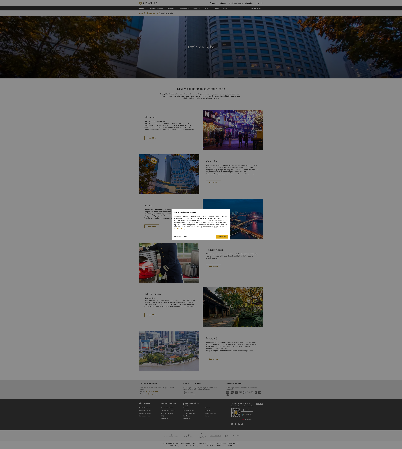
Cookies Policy (179, 229)
